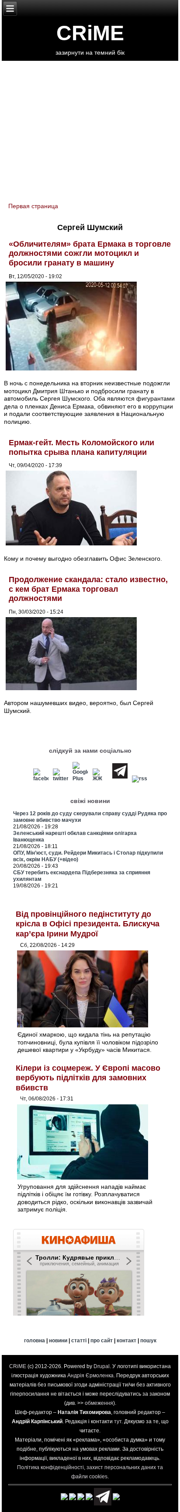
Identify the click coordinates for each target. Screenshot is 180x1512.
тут (117, 1421)
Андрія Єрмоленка (90, 1375)
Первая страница (33, 206)
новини (58, 1340)
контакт (126, 1340)
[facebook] (41, 778)
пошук (148, 1340)
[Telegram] (120, 778)
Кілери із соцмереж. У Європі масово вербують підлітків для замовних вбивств (88, 1078)
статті (79, 1340)
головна (34, 1340)
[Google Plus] (80, 778)
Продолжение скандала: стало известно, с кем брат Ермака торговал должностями (88, 589)
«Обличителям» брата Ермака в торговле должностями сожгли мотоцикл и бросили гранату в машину (90, 253)
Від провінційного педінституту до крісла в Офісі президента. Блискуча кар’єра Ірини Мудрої (87, 924)
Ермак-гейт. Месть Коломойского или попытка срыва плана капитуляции (81, 447)
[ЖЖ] (100, 778)
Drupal (101, 1366)
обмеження (99, 1403)
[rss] (139, 778)
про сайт (101, 1340)
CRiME (90, 33)
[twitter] (61, 778)
